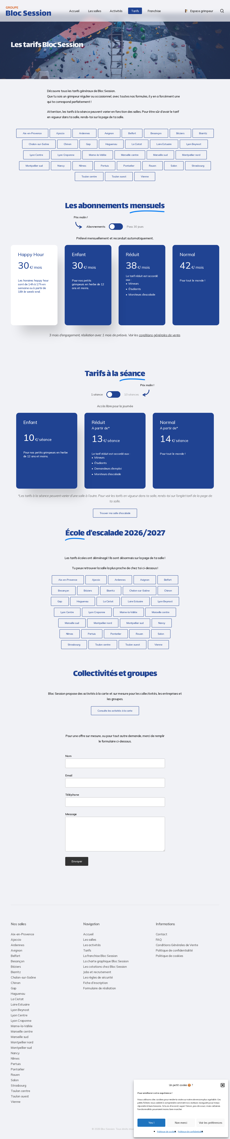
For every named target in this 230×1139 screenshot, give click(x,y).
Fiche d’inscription (95, 983)
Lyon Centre (19, 1015)
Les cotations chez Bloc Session (105, 966)
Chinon (15, 983)
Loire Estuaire (20, 1004)
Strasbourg (18, 1085)
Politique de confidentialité (190, 1131)
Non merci (181, 1122)
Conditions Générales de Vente (177, 945)
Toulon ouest (20, 1096)
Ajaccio (16, 939)
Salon (15, 1080)
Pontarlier (17, 1069)
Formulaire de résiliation (99, 988)
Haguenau (18, 993)
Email (68, 775)
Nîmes (15, 1058)
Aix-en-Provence (22, 934)
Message (71, 814)
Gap (13, 988)
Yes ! (151, 1122)
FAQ (159, 939)
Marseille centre (22, 1031)
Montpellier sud (21, 1047)
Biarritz (16, 972)
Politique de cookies (166, 1131)
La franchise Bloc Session (100, 956)
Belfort (15, 956)
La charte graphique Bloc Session (105, 961)
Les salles (89, 939)
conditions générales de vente (159, 335)
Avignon (16, 950)
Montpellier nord (22, 1042)
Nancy (15, 1053)
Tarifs (87, 950)
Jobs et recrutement (97, 972)
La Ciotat (17, 999)
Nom (68, 756)
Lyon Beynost (20, 1010)
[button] (222, 1085)
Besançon (17, 961)
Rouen (15, 1075)
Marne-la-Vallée (22, 1026)
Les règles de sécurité (98, 977)
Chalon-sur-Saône (23, 977)
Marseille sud (19, 1037)
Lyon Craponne (21, 1020)
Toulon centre (20, 1091)
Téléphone (72, 794)
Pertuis (16, 1064)
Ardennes (17, 945)
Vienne (15, 1102)
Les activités (92, 945)
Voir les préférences (210, 1122)
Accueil (88, 934)
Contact (161, 934)
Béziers (16, 966)
